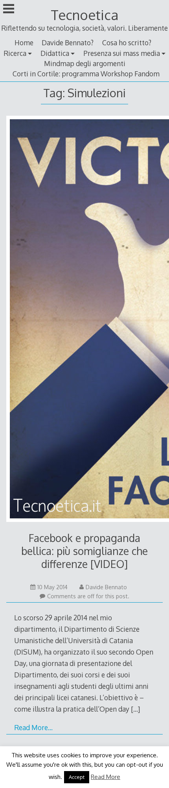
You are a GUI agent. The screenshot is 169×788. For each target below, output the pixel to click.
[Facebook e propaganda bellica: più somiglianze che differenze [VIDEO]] (84, 320)
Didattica (54, 53)
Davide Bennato (106, 587)
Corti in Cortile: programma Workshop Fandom (86, 73)
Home (24, 42)
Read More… (33, 727)
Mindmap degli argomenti (84, 63)
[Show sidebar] (8, 9)
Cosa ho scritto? (126, 42)
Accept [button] (76, 777)
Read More (105, 777)
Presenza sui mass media (121, 53)
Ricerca (15, 53)
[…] (135, 709)
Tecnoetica (84, 14)
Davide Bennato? (68, 42)
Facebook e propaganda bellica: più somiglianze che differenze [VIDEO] (84, 550)
